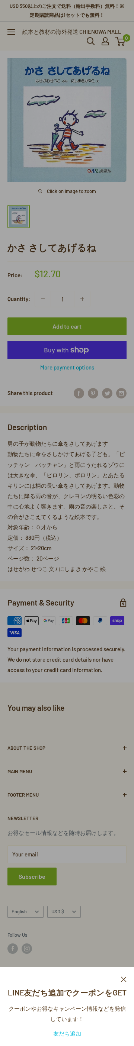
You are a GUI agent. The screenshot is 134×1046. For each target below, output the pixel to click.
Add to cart (67, 326)
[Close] (124, 978)
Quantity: (18, 299)
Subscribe (32, 876)
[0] (120, 41)
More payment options (67, 367)
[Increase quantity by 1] (82, 299)
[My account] (105, 41)
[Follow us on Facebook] (12, 948)
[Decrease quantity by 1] (43, 299)
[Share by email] (121, 392)
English (19, 911)
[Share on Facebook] (79, 392)
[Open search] (91, 41)
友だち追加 (67, 1033)
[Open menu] (11, 32)
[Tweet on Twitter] (107, 392)
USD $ (57, 911)
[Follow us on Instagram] (27, 948)
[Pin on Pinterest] (93, 392)
